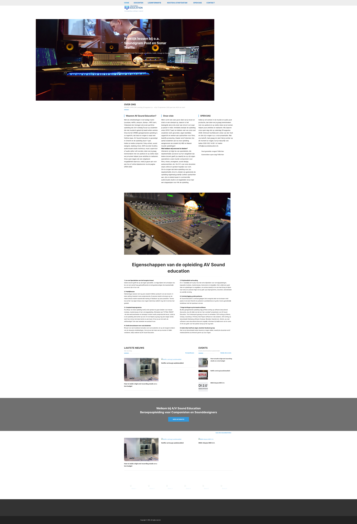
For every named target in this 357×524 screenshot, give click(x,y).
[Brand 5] (205, 488)
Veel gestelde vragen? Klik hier (212, 151)
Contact (210, 3)
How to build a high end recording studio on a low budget (221, 360)
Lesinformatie (154, 3)
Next (323, 50)
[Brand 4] (187, 488)
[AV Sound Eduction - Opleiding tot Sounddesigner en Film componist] (134, 7)
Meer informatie (178, 419)
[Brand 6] (223, 488)
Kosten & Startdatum (177, 3)
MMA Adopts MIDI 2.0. (217, 383)
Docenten (138, 3)
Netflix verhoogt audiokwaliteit (172, 363)
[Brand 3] (169, 488)
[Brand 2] (151, 488)
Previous (34, 50)
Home (126, 3)
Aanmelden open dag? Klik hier (212, 154)
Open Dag (197, 3)
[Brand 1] (133, 488)
